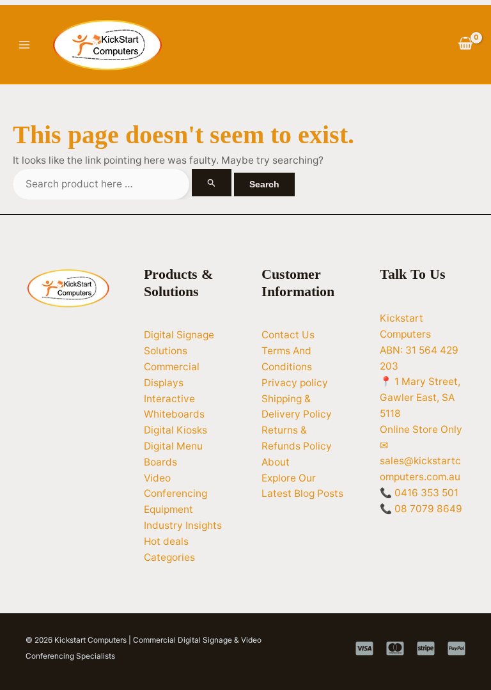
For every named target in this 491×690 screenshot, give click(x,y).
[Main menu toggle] (24, 44)
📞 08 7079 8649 (421, 509)
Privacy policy (294, 383)
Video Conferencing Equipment (175, 494)
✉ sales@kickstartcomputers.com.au (420, 461)
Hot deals (166, 541)
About (275, 462)
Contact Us (288, 335)
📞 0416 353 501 (419, 493)
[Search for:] (123, 184)
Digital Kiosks (175, 430)
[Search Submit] (211, 182)
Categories (169, 557)
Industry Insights (183, 525)
